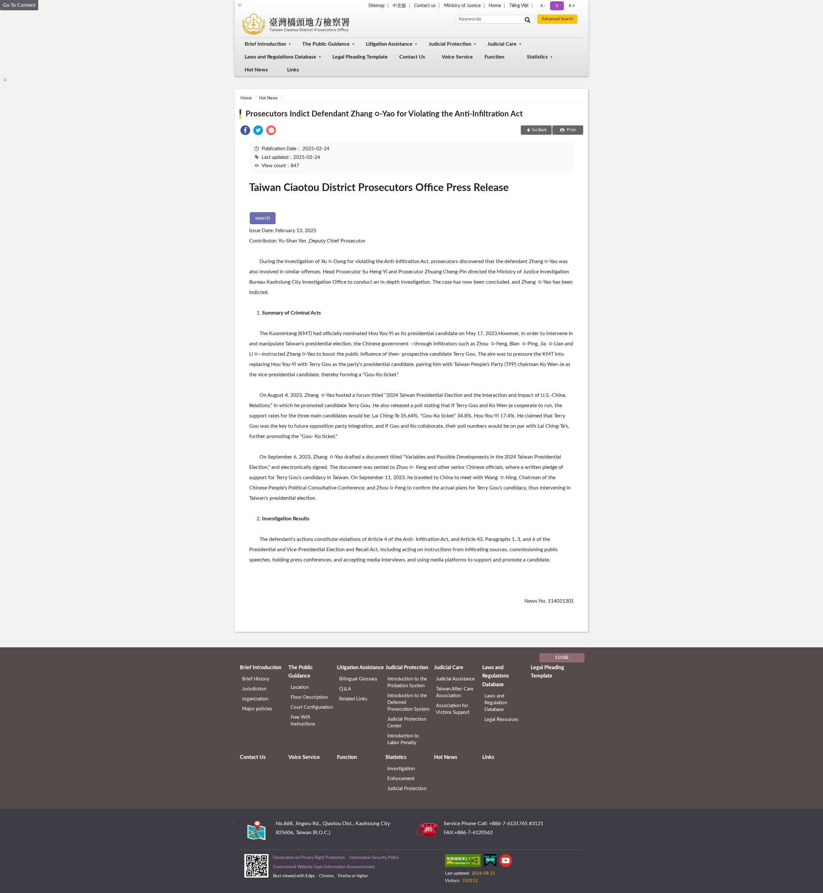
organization (255, 699)
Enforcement (400, 778)
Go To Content (19, 5)
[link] (245, 131)
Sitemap (376, 6)
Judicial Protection (450, 44)
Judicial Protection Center (406, 722)
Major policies (257, 708)
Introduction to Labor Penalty (403, 739)
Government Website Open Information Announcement (324, 867)
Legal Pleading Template (360, 56)
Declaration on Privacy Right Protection (309, 858)
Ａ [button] (557, 6)
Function (494, 56)
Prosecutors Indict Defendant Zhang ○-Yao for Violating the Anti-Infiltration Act (384, 114)
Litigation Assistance (389, 44)
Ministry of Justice (462, 6)
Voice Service (457, 56)
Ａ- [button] (542, 6)
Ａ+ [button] (571, 6)
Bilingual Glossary (358, 679)
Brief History (255, 679)
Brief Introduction (265, 44)
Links (293, 69)
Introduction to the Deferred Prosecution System (408, 702)
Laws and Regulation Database (495, 703)
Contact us (425, 6)
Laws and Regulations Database (280, 56)
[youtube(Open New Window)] (505, 862)
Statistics (537, 56)
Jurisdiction (254, 689)
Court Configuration (312, 707)
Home (495, 6)
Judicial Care (502, 44)
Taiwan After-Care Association (455, 692)
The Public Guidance (326, 44)
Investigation (401, 768)
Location (300, 687)
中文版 (399, 6)
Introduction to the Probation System (407, 682)
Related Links (353, 699)
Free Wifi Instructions (303, 720)
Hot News (256, 69)
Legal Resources (501, 719)
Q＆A (345, 689)
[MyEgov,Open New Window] (490, 862)
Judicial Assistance (455, 679)
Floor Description (309, 697)
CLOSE (561, 658)
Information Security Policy (374, 858)
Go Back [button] (539, 130)
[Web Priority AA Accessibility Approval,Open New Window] (463, 862)
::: (239, 5)
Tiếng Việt (519, 6)
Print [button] (571, 130)
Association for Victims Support (452, 709)
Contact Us (412, 56)
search (262, 218)
